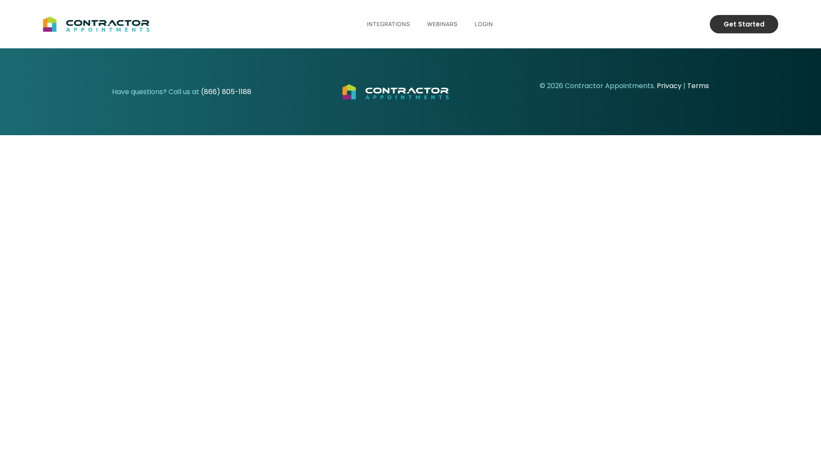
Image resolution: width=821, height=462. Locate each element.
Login (484, 24)
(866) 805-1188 (226, 92)
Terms (698, 86)
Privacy (669, 86)
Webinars (442, 24)
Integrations (388, 24)
